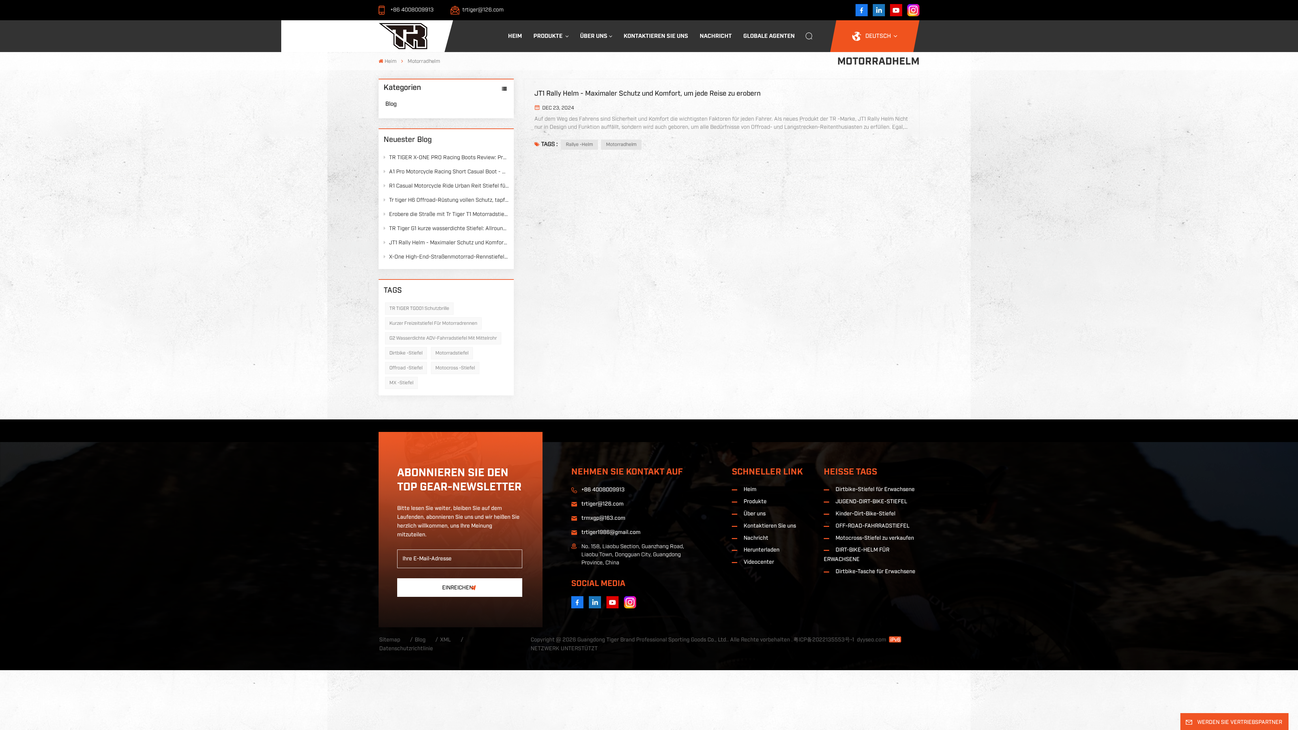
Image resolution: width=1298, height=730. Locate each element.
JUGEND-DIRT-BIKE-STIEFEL (871, 501)
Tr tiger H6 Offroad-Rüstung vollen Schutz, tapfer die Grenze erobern (449, 200)
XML (445, 639)
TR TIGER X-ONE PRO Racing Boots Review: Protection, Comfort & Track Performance (449, 157)
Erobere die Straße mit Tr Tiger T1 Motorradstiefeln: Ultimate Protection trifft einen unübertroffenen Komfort (449, 214)
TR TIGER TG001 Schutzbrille (419, 308)
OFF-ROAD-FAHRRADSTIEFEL (873, 526)
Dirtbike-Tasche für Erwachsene (875, 571)
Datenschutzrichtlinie (406, 648)
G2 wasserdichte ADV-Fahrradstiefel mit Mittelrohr (443, 338)
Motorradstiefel (451, 353)
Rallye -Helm (579, 144)
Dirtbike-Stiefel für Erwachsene (875, 489)
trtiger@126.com (483, 10)
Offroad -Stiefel (406, 368)
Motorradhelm (621, 144)
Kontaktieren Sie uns (656, 36)
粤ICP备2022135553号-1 (823, 639)
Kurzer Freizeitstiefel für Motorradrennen (433, 323)
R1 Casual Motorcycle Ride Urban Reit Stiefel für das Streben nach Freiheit (449, 186)
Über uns (593, 36)
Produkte (548, 36)
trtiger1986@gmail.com (611, 532)
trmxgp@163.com (603, 518)
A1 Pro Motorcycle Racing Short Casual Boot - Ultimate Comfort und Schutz (449, 171)
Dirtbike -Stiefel (406, 353)
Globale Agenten (769, 36)
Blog (391, 104)
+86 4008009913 (412, 10)
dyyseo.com (871, 639)
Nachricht (716, 36)
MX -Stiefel (401, 383)
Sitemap (389, 639)
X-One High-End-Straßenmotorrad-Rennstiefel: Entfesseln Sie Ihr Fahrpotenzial (449, 257)
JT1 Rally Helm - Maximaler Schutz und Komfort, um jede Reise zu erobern (449, 242)
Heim (515, 36)
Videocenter (759, 562)
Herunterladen (761, 550)
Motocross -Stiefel (455, 368)
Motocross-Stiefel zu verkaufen (875, 538)
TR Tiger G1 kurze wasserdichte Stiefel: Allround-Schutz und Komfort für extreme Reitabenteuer (449, 228)
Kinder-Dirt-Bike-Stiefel (865, 513)
